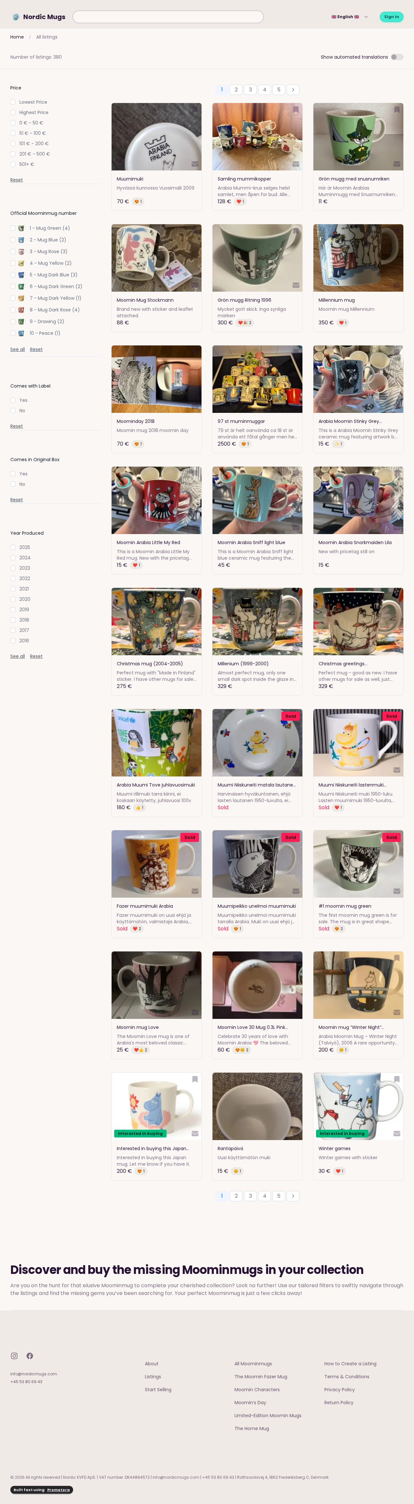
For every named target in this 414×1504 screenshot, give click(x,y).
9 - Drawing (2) (47, 321)
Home (17, 37)
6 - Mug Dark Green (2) (56, 286)
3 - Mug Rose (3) (49, 251)
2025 (24, 547)
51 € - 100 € (32, 133)
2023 (24, 568)
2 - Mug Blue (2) (48, 240)
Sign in (391, 16)
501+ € (26, 164)
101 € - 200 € (34, 143)
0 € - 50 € (31, 123)
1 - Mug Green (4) (50, 228)
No (22, 410)
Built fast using (42, 1489)
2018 (24, 620)
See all (17, 349)
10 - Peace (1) (45, 333)
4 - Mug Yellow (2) (51, 263)
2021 (24, 589)
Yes (23, 400)
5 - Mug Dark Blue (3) (54, 275)
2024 (25, 557)
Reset (16, 180)
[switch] (397, 57)
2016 (24, 640)
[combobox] (168, 16)
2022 (24, 578)
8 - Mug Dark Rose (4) (55, 310)
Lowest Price (33, 102)
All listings (47, 37)
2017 (24, 630)
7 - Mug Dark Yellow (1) (56, 298)
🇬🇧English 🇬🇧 (345, 16)
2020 (24, 599)
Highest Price (34, 112)
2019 (24, 609)
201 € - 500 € (34, 154)
